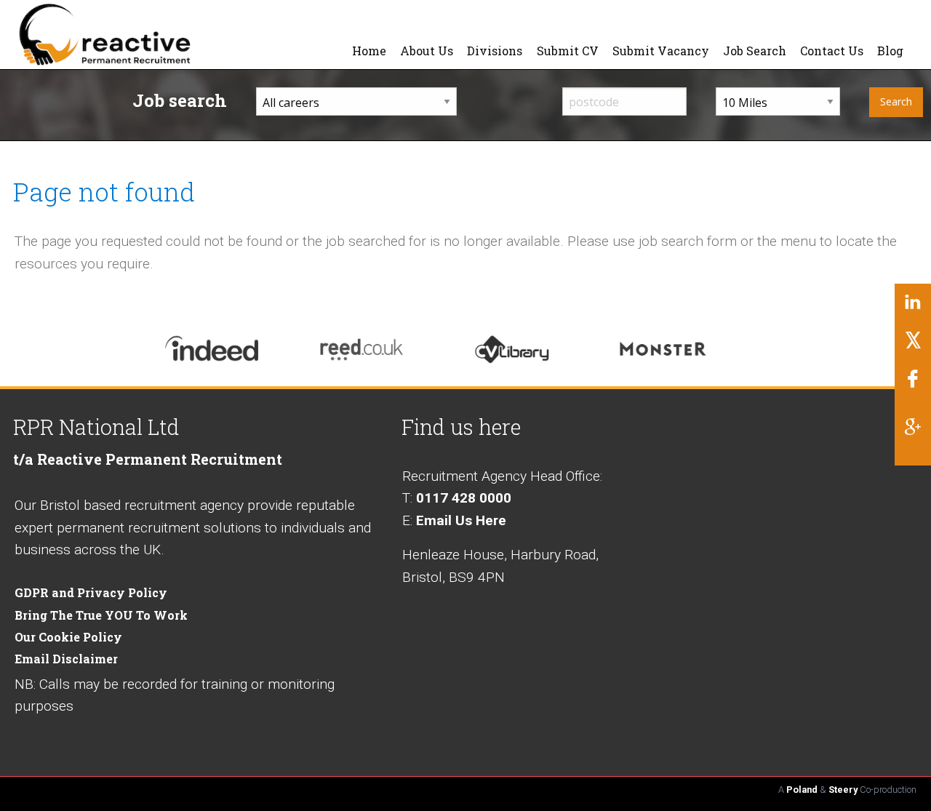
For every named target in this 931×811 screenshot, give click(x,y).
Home (369, 50)
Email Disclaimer (66, 658)
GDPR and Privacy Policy (91, 592)
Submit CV (568, 50)
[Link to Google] (913, 432)
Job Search (754, 50)
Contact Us (831, 50)
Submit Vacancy (660, 50)
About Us (426, 50)
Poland (802, 789)
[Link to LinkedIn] (913, 308)
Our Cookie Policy (68, 636)
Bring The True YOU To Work (101, 615)
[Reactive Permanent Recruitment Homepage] (136, 33)
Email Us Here (461, 520)
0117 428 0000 (463, 498)
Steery (843, 789)
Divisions (494, 50)
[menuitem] (369, 51)
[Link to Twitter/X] (913, 346)
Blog (890, 50)
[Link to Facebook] (913, 384)
